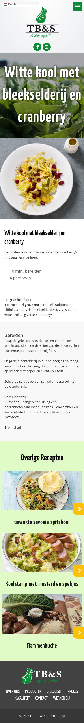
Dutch (11, 4)
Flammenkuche (42, 646)
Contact (41, 698)
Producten (33, 692)
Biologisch (54, 692)
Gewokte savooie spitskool (42, 522)
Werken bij (61, 698)
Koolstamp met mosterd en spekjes (42, 584)
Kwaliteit (22, 698)
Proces (73, 692)
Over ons (13, 692)
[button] (77, 6)
